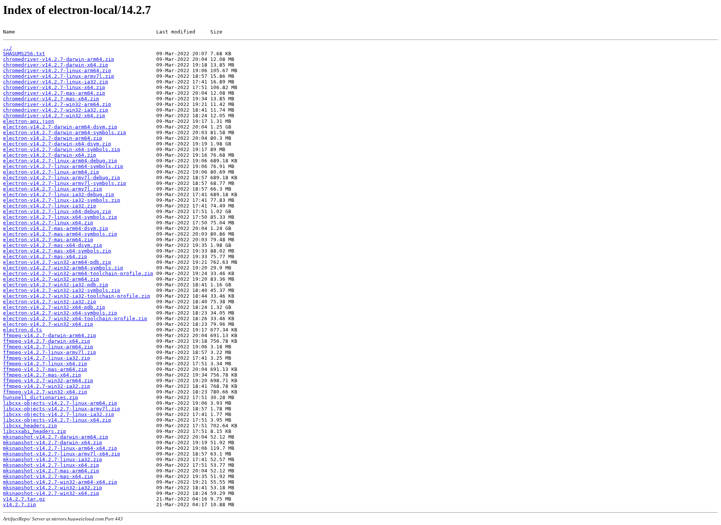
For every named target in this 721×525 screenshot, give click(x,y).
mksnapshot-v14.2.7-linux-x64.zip (51, 465)
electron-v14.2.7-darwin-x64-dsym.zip (57, 144)
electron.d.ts (22, 330)
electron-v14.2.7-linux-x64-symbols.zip (60, 217)
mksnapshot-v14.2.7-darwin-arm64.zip (55, 437)
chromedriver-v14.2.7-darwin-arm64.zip (58, 59)
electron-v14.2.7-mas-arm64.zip (48, 239)
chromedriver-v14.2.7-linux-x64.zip (54, 87)
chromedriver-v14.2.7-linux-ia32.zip (55, 82)
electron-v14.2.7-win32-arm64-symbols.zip (63, 268)
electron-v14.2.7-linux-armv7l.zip (52, 189)
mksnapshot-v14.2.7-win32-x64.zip (51, 493)
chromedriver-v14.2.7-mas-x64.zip (51, 98)
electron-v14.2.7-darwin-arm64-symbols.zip (64, 132)
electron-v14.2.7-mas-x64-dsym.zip (52, 245)
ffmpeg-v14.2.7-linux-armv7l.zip (49, 352)
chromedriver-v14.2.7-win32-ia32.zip (55, 110)
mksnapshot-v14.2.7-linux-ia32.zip (52, 459)
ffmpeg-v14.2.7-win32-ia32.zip (46, 386)
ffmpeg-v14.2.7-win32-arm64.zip (48, 380)
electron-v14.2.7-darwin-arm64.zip (52, 138)
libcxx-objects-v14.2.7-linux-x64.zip (57, 420)
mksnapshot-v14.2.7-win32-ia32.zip (52, 487)
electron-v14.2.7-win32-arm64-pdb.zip (57, 262)
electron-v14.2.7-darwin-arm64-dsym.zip (60, 127)
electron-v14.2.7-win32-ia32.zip (49, 301)
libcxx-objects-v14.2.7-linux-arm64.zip (60, 403)
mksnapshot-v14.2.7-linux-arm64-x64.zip (60, 448)
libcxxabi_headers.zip (34, 431)
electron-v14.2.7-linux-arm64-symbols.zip (63, 166)
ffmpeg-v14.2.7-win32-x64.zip (45, 392)
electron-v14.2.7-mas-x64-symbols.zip (57, 251)
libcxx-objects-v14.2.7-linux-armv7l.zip (61, 409)
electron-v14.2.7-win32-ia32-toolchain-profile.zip (76, 296)
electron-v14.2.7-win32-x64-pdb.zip (54, 307)
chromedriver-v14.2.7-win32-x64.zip (54, 115)
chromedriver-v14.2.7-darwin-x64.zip (55, 65)
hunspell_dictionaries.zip (40, 397)
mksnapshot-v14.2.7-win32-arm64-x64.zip (60, 482)
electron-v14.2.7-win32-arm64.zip (51, 279)
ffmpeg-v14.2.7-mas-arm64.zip (45, 369)
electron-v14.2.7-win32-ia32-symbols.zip (61, 290)
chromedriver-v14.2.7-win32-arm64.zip (57, 104)
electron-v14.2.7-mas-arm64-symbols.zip (60, 234)
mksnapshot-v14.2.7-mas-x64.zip (48, 476)
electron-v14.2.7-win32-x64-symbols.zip (60, 313)
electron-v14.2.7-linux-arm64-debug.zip (60, 160)
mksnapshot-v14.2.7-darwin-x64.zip (52, 442)
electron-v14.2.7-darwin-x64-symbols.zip (61, 149)
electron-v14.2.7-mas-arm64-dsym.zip (55, 228)
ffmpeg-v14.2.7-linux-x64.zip (45, 363)
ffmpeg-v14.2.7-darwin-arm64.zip (49, 335)
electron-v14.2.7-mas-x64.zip (45, 256)
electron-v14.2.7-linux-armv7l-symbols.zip (64, 183)
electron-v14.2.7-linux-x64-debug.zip (57, 211)
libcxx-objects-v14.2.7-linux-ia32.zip (58, 414)
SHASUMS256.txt (24, 53)
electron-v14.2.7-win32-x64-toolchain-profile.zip (75, 318)
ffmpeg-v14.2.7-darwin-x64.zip (46, 341)
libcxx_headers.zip (30, 425)
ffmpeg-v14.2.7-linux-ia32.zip (46, 358)
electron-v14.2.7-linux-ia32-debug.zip (58, 194)
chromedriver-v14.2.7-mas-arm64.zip (54, 93)
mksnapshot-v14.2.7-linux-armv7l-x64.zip (61, 454)
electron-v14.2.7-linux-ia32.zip (49, 206)
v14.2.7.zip (19, 504)
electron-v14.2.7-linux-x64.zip (48, 222)
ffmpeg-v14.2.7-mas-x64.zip (42, 375)
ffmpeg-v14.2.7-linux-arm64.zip (48, 346)
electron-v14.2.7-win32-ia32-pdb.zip (55, 284)
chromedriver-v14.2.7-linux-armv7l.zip (58, 76)
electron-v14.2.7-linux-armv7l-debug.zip (61, 177)
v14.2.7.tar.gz (24, 499)
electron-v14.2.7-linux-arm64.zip (51, 172)
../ (7, 48)
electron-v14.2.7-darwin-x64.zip (49, 155)
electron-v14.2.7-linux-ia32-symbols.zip (61, 200)
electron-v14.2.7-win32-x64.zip (48, 324)
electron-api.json (28, 121)
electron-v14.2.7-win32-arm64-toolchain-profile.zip (78, 273)
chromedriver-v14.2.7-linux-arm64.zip (57, 70)
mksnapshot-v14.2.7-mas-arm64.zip (51, 471)
